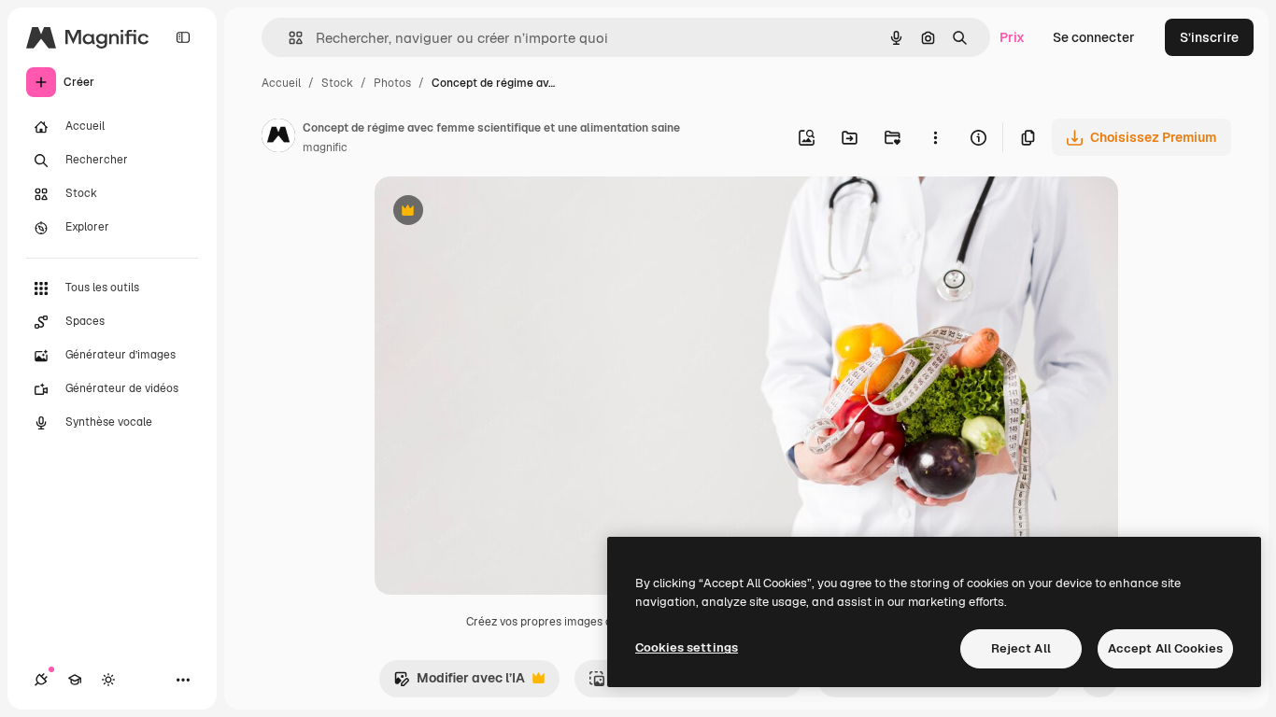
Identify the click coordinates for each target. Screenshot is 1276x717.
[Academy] (75, 680)
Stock (337, 83)
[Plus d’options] (935, 137)
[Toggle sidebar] (183, 37)
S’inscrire (1209, 37)
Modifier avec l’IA (459, 682)
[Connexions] (41, 680)
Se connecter (1094, 37)
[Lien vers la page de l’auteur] (278, 138)
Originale (498, 212)
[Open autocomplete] (288, 38)
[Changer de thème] (108, 680)
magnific (325, 147)
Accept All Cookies (1165, 648)
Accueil (281, 83)
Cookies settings (686, 647)
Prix (1012, 37)
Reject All (1021, 648)
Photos (392, 83)
